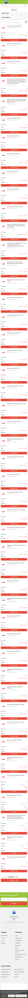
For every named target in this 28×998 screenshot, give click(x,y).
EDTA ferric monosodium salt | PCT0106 (16, 509)
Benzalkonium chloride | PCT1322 (14, 795)
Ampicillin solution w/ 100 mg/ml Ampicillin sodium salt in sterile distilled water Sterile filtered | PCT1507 (16, 101)
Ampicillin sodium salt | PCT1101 (14, 332)
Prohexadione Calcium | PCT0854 (14, 350)
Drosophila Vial (18, 957)
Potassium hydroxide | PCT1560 (14, 26)
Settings (4, 996)
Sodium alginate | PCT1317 (12, 171)
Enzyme (17, 959)
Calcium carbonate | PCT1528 (13, 61)
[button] (26, 22)
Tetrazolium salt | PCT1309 (13, 189)
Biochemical (18, 945)
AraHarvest (17, 943)
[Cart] (26, 2)
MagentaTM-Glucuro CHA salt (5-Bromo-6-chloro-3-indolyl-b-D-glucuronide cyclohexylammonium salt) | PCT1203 (16, 817)
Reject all (11, 996)
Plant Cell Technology (19, 971)
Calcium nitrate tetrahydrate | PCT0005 (16, 722)
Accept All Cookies (21, 996)
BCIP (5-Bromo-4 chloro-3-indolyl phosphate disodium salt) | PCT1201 (15, 262)
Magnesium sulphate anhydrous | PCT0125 (16, 403)
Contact (3, 938)
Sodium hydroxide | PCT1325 (13, 153)
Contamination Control (20, 954)
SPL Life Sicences (19, 969)
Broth (16, 948)
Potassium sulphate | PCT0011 (14, 633)
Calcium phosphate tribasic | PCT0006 (15, 704)
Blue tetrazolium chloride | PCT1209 (15, 206)
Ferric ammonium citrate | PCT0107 (15, 492)
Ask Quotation (4, 935)
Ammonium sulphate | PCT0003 (14, 739)
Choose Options (14, 40)
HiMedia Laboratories (6, 969)
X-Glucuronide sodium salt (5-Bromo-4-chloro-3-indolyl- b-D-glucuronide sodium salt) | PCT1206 (16, 226)
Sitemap (3, 943)
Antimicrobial (18, 940)
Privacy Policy (14, 989)
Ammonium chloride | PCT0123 (14, 421)
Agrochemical (18, 938)
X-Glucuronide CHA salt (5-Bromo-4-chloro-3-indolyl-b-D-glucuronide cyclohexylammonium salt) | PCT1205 (17, 244)
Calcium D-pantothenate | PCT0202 (15, 386)
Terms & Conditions (14, 984)
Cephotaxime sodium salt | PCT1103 (15, 297)
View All (16, 976)
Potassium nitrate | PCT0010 (13, 651)
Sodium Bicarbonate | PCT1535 (14, 43)
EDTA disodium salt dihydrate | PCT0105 (16, 527)
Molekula (16, 974)
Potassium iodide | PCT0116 (13, 474)
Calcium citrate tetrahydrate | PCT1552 (15, 775)
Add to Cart (14, 791)
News (2, 940)
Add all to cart (14, 880)
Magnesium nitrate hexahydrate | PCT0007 (16, 857)
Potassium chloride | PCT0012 (13, 616)
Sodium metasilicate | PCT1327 (14, 118)
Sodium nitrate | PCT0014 (12, 580)
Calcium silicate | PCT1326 (13, 136)
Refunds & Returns (14, 987)
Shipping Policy (14, 985)
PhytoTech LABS (5, 971)
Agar (16, 935)
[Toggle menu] (2, 2)
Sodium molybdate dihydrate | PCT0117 (15, 456)
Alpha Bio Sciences (5, 974)
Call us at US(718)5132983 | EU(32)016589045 (14, 922)
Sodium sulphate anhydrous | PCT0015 (15, 563)
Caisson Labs (4, 976)
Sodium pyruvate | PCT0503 (13, 368)
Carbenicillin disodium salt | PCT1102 (15, 315)
